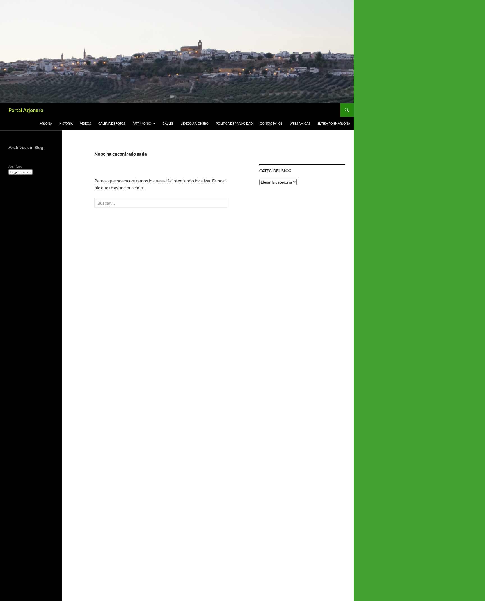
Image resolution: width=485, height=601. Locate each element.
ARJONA (46, 123)
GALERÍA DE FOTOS (111, 123)
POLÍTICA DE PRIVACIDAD (234, 123)
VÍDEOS (85, 123)
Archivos (15, 166)
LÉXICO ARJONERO (195, 123)
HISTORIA (66, 123)
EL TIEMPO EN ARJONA (333, 123)
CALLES (168, 123)
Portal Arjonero (25, 110)
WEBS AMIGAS (300, 123)
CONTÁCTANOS (271, 123)
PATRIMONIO (141, 123)
